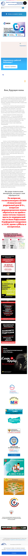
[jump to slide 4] (8, 36)
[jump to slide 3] (7, 36)
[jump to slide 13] (20, 36)
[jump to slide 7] (12, 36)
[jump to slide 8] (13, 36)
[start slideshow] (3, 35)
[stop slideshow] (3, 38)
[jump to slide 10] (16, 36)
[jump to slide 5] (9, 36)
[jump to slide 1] (4, 36)
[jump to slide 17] (26, 36)
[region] (14, 550)
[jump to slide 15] (23, 36)
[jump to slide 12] (19, 36)
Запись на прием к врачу (15, 14)
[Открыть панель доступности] (25, 3)
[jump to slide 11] (17, 36)
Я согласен (14, 553)
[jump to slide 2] (5, 36)
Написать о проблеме (10, 66)
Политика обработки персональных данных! (16, 549)
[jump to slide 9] (15, 36)
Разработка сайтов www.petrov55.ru (17, 539)
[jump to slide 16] (24, 36)
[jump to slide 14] (21, 36)
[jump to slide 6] (11, 36)
